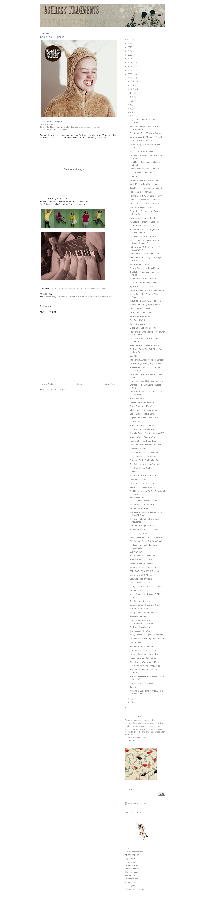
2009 (130, 707)
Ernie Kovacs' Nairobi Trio (141, 560)
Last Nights (130, 886)
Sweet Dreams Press (134, 852)
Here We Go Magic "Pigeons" (142, 526)
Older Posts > (111, 384)
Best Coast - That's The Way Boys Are (146, 133)
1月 (132, 702)
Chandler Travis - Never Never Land (145, 445)
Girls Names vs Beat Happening (144, 328)
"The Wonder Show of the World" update (147, 541)
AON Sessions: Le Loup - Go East (144, 282)
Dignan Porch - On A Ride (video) (144, 418)
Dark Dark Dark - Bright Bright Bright (145, 460)
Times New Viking (137, 324)
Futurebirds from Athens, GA (142, 646)
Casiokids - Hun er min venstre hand (70, 127)
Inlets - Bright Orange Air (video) (143, 410)
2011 (130, 74)
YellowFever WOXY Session (142, 575)
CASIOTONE (62, 297)
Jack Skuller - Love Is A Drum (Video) (146, 188)
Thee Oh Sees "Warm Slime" (142, 151)
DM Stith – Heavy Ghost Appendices (145, 200)
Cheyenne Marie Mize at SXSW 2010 (146, 169)
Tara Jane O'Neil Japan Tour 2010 (144, 203)
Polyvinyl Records (100, 138)
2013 (130, 66)
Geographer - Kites (138, 479)
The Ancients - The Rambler (142, 504)
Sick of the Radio (132, 879)
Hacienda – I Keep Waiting (141, 563)
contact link (131, 740)
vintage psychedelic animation (143, 425)
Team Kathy (130, 875)
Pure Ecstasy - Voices (139, 533)
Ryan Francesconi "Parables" (142, 286)
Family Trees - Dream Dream (142, 483)
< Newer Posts (46, 384)
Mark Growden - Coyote (140, 309)
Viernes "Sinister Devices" (141, 141)
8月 (132, 97)
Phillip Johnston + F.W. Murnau (143, 456)
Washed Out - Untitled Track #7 (143, 567)
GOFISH (133, 176)
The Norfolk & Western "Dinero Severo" (147, 360)
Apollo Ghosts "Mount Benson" (143, 279)
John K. (133, 687)
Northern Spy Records (134, 889)
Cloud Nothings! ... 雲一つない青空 (145, 666)
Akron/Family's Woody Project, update (146, 364)
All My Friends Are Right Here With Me (146, 635)
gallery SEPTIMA (132, 865)
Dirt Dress (134, 472)
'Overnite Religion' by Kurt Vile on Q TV (147, 433)
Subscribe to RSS (133, 812)
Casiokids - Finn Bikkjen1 (51, 122)
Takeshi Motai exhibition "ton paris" (145, 180)
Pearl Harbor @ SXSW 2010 (142, 226)
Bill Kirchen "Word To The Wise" (143, 236)
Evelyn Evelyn (136, 552)
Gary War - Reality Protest (141, 579)
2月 (132, 698)
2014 (130, 63)
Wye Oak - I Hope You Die (141, 468)
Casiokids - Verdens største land (54, 130)
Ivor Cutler (44, 204)
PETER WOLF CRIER (139, 508)
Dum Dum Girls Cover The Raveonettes (147, 650)
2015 (130, 59)
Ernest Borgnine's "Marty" (141, 406)
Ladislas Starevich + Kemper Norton (145, 654)
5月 (132, 108)
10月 (132, 89)
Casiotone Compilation (140, 627)
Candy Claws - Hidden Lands (142, 414)
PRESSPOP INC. (132, 855)
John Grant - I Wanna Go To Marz (144, 662)
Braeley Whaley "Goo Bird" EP (143, 437)
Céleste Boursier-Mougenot (142, 402)
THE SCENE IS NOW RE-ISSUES (144, 609)
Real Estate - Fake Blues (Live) (143, 441)
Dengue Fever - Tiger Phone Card (144, 254)
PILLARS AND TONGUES (141, 172)
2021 (130, 47)
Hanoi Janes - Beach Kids (141, 192)
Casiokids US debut (52, 36)
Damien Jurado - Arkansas (141, 683)
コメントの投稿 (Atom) (55, 389)
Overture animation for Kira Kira (143, 218)
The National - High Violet (141, 631)
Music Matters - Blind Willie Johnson (145, 184)
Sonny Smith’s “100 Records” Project (146, 137)
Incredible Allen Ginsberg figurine (144, 345)
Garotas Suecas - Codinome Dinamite (146, 381)
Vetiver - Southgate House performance (147, 290)
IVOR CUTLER (86, 297)
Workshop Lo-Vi (132, 869)
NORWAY (97, 297)
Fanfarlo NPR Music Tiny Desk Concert (147, 639)
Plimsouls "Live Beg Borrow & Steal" (145, 452)
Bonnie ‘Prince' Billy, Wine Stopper (145, 305)
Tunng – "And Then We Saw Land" (145, 613)
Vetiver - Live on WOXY (140, 583)
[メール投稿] (50, 294)
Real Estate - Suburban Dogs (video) (146, 537)
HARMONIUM (73, 297)
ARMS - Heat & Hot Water (141, 313)
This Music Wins (49, 124)
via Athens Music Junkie (140, 316)
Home (79, 384)
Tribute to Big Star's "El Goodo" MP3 (145, 301)
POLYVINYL (106, 297)
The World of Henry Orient (141, 207)
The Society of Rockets (140, 601)
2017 (130, 51)
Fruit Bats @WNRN (138, 320)
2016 (130, 55)
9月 (132, 93)
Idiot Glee (134, 356)
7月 (132, 101)
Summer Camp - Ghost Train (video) (145, 605)
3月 (132, 116)
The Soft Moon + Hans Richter (143, 476)
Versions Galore (132, 882)
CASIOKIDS (50, 297)
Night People (130, 858)
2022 (130, 43)
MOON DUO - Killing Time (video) (144, 487)
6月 (132, 104)
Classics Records (132, 872)
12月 (132, 81)
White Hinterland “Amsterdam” (143, 556)
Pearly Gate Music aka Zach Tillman (145, 587)
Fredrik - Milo (135, 422)
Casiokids (83, 135)
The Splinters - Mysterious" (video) (145, 464)
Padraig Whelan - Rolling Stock (143, 658)
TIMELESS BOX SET (139, 590)
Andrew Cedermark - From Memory (145, 268)
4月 (132, 112)
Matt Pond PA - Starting (140, 264)
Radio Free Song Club (139, 398)
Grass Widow (135, 643)
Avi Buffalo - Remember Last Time (144, 222)
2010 (130, 78)
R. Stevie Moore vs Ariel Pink (142, 429)
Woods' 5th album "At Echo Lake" (144, 530)
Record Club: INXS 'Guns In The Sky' (146, 196)
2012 (130, 70)
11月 (132, 85)
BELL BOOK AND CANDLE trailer (144, 571)
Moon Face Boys (132, 862)
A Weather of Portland (139, 616)
